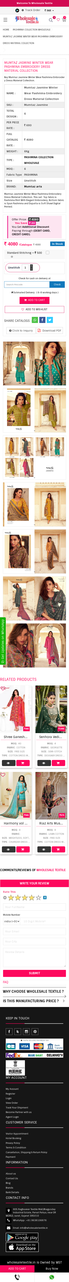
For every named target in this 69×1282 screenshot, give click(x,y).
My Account (12, 1089)
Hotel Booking (13, 1138)
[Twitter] (50, 320)
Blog (8, 1183)
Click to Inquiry (22, 330)
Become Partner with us (19, 1112)
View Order (12, 1102)
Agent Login (12, 1117)
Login (9, 1098)
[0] (58, 20)
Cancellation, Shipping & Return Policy (26, 1152)
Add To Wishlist (36, 309)
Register (10, 1093)
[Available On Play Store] (17, 10)
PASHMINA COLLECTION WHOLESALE (31, 29)
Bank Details (12, 1192)
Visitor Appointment (17, 1133)
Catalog (9, 763)
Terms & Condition (16, 1147)
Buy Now (52, 1269)
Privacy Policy (13, 1143)
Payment (11, 1156)
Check (57, 284)
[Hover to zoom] (34, 364)
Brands (9, 1187)
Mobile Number (11, 915)
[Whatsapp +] (35, 320)
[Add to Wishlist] (3, 688)
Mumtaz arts (33, 186)
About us (11, 1173)
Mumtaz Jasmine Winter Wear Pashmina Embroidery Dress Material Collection (33, 40)
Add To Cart (23, 763)
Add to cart (36, 300)
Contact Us (12, 1178)
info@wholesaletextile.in (34, 1227)
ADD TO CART (17, 1269)
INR (49, 10)
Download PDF (51, 330)
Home (6, 29)
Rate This (9, 892)
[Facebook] (42, 320)
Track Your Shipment (17, 1107)
